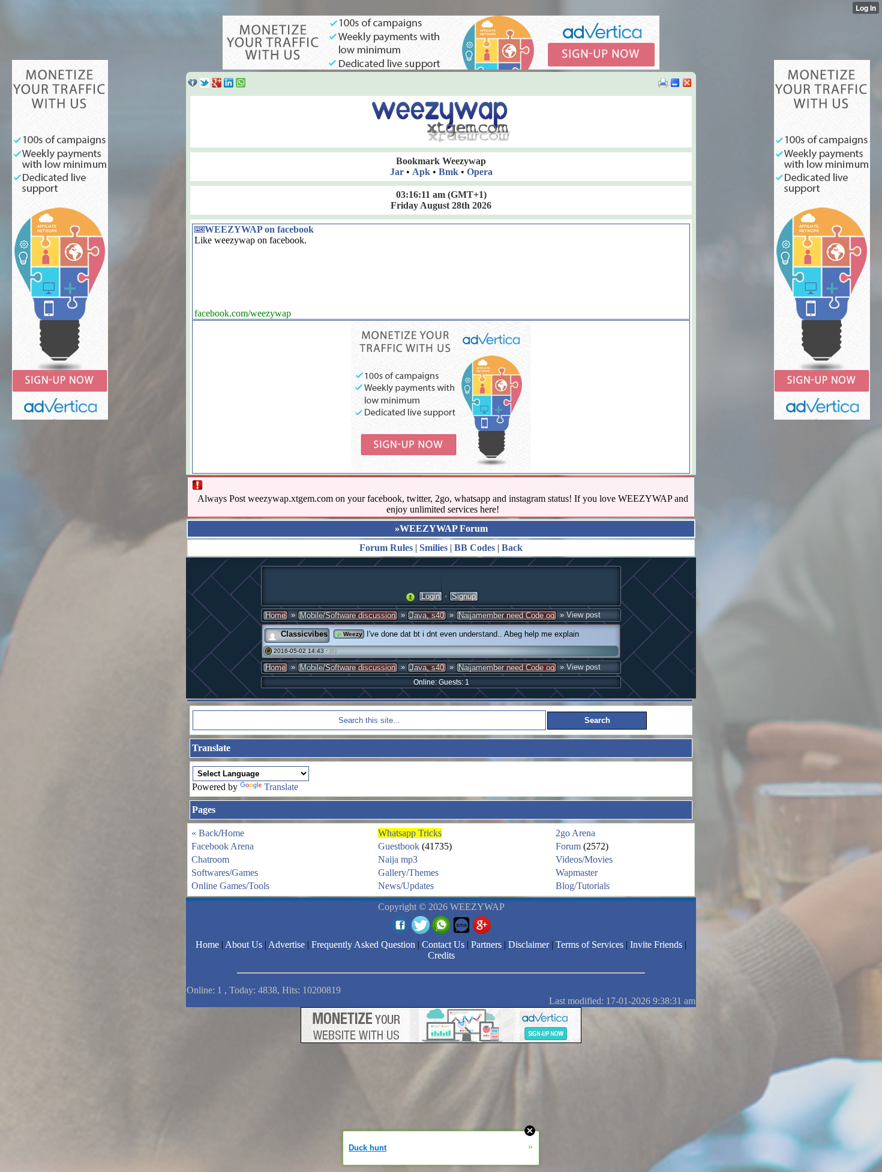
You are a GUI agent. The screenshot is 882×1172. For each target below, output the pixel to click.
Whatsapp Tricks (410, 833)
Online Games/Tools (230, 886)
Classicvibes (304, 633)
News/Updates (406, 886)
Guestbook (398, 846)
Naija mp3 (398, 859)
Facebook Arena (222, 846)
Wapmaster (577, 872)
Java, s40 (427, 615)
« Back (204, 833)
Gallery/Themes (408, 872)
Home (275, 615)
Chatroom (210, 859)
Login (430, 596)
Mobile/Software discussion (347, 615)
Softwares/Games (224, 872)
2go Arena (575, 833)
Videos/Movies (584, 859)
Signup (464, 596)
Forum (568, 846)
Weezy (351, 634)
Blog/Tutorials (583, 886)
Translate (281, 787)
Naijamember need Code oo (506, 615)
